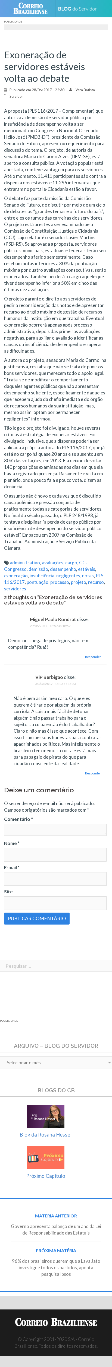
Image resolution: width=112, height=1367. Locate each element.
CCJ (83, 562)
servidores (15, 588)
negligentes (68, 575)
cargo (71, 562)
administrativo (25, 562)
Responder (93, 657)
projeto (78, 582)
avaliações (52, 562)
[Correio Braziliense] (32, 8)
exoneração (16, 575)
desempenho (63, 569)
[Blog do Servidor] (79, 8)
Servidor (16, 96)
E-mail (12, 867)
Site (8, 891)
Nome (12, 843)
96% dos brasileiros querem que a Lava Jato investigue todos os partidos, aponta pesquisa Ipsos (56, 1267)
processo (59, 582)
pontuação (37, 582)
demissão (38, 569)
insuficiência (42, 575)
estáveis (86, 569)
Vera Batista (85, 90)
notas (88, 575)
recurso (96, 582)
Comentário (18, 819)
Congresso (15, 569)
